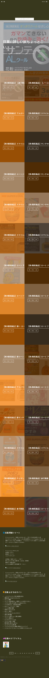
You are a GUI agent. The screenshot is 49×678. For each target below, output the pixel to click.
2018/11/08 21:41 (16, 567)
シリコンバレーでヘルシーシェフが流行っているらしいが (18, 628)
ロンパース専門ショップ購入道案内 (13, 616)
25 (22, 653)
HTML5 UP (28, 656)
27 (26, 653)
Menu (43, 1)
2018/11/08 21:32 (13, 581)
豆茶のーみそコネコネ (10, 609)
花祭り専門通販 (8, 614)
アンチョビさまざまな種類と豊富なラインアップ (16, 626)
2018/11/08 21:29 (15, 546)
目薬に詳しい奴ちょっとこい (6, 656)
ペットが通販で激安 (9, 608)
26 (24, 653)
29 (31, 653)
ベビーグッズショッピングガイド (12, 613)
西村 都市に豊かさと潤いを (11, 623)
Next (38, 653)
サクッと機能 (8, 599)
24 (20, 653)
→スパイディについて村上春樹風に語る (14, 596)
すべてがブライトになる (10, 619)
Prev (11, 653)
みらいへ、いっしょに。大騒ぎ (12, 606)
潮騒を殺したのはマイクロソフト (12, 598)
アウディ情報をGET (9, 618)
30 (33, 653)
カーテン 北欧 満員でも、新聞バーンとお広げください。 (18, 601)
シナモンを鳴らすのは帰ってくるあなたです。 (16, 603)
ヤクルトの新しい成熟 (10, 621)
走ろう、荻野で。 (9, 611)
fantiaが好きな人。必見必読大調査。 (13, 604)
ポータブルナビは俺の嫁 (10, 624)
